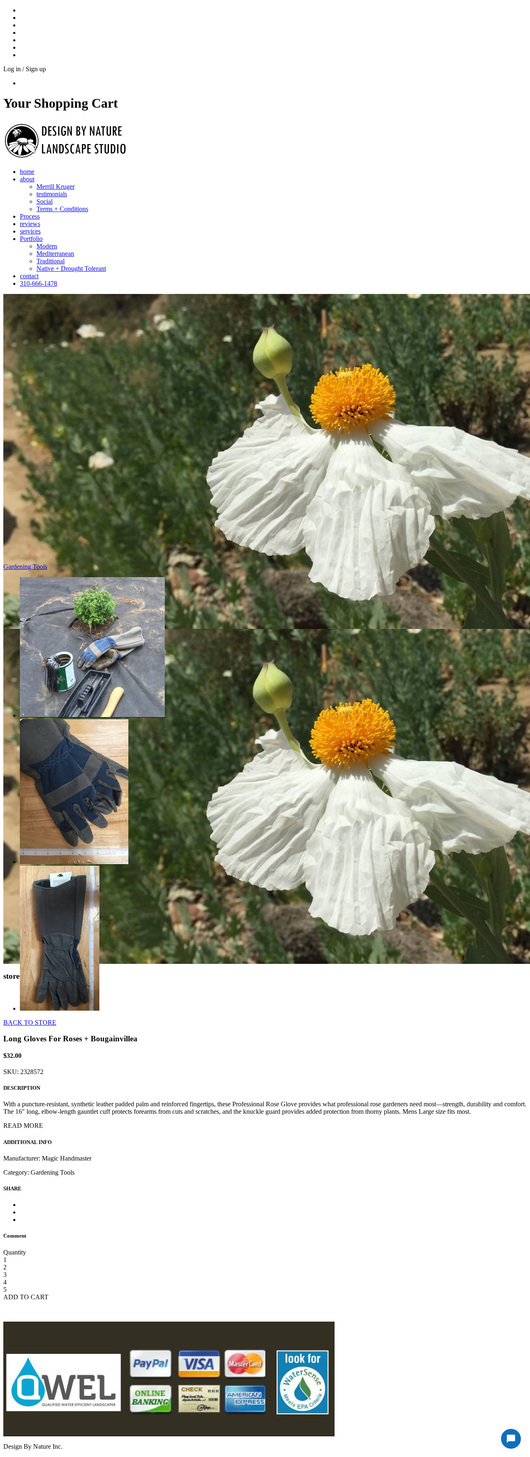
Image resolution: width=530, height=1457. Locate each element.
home (27, 171)
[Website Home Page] (65, 159)
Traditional (50, 261)
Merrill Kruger (55, 186)
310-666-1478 (38, 283)
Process (30, 216)
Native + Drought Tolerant (71, 268)
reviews (30, 223)
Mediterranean (55, 253)
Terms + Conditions (62, 208)
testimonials (51, 193)
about (27, 179)
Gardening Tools (25, 566)
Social (44, 201)
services (30, 231)
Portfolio (31, 238)
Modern (46, 246)
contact (29, 275)
